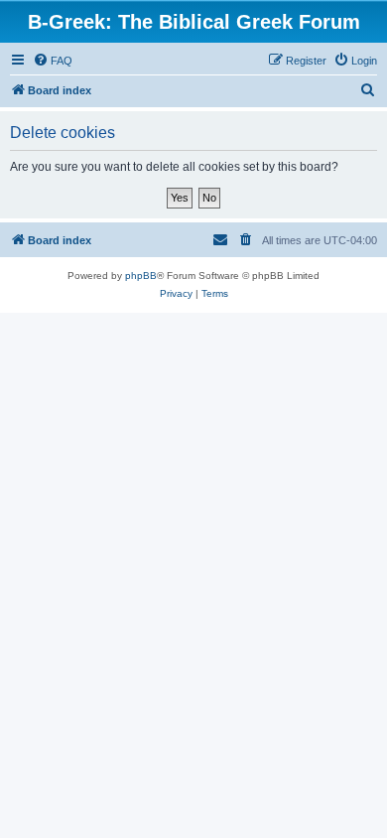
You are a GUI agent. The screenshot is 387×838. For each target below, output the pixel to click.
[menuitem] (52, 60)
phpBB (141, 275)
